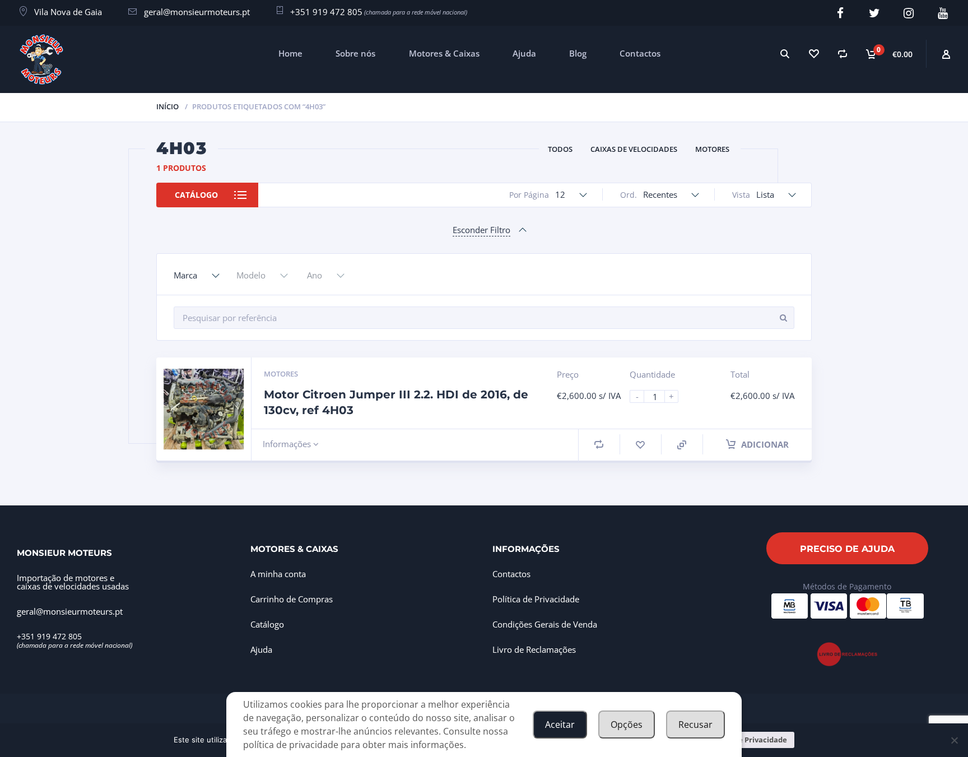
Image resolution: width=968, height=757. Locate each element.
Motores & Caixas (444, 53)
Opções (627, 724)
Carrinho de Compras (291, 599)
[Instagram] (908, 13)
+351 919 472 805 (326, 11)
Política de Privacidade (535, 599)
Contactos (640, 53)
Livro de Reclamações (534, 649)
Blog (578, 53)
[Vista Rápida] (681, 444)
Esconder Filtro (481, 229)
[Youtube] (942, 13)
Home (290, 53)
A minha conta (278, 573)
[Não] (954, 740)
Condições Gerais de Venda (544, 624)
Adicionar (764, 444)
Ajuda (524, 53)
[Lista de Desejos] (813, 53)
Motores (712, 149)
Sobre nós (355, 53)
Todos (560, 149)
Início (167, 106)
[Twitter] (874, 13)
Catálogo (196, 194)
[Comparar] (842, 53)
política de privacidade (290, 745)
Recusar (695, 724)
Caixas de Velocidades (633, 149)
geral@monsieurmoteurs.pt (197, 11)
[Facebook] (840, 13)
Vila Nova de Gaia (68, 11)
